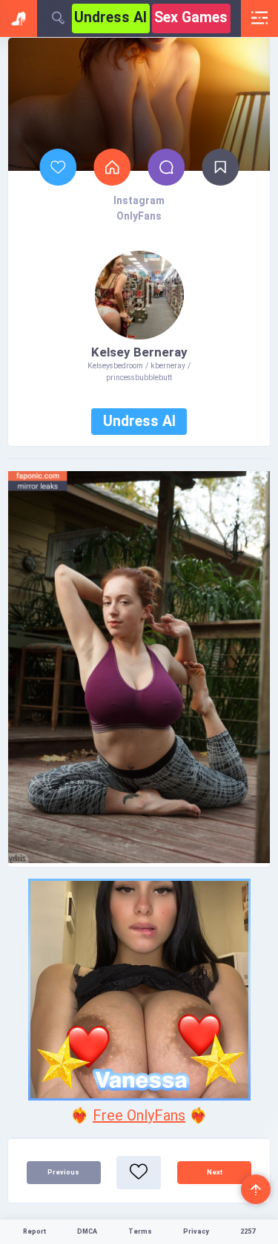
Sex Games (191, 17)
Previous (63, 1172)
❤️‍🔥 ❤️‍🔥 (139, 1115)
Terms (140, 1231)
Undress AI (110, 17)
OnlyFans (139, 216)
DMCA (87, 1231)
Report (34, 1231)
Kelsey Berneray (139, 352)
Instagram (139, 200)
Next (214, 1172)
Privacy (196, 1231)
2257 (247, 1231)
